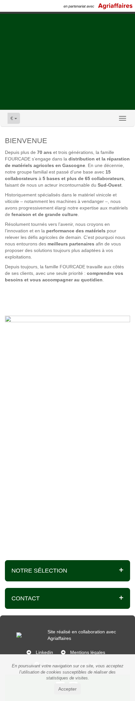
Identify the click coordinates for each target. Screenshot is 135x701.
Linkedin (44, 652)
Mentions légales (87, 652)
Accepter (67, 689)
